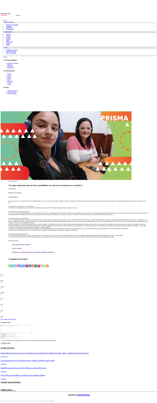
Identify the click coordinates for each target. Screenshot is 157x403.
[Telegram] (12, 264)
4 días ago (3, 371)
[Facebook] (21, 264)
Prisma (19, 193)
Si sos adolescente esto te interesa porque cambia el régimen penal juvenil (28, 360)
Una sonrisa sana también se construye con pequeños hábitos (23, 375)
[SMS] (44, 264)
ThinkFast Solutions (49, 401)
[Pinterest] (27, 264)
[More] (47, 264)
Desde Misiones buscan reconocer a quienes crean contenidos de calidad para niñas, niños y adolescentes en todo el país (45, 353)
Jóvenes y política (16, 248)
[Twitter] (15, 264)
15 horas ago (4, 357)
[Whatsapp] (9, 264)
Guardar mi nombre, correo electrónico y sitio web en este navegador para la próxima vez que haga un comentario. (29, 340)
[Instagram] (18, 264)
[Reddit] (32, 264)
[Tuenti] (35, 264)
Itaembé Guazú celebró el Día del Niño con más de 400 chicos (23, 368)
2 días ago (3, 364)
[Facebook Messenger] (24, 264)
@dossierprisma (83, 395)
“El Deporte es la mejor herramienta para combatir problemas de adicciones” (33, 252)
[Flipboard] (38, 264)
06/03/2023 (11, 189)
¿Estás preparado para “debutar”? (21, 244)
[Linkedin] (29, 264)
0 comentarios (13, 197)
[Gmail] (41, 264)
